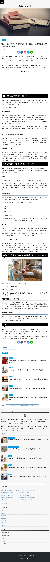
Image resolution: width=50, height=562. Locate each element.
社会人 (12, 349)
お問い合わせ (31, 555)
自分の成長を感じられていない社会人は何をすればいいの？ (24, 449)
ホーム (17, 555)
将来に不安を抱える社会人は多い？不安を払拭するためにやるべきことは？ (28, 439)
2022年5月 (3, 510)
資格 (15, 349)
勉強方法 (9, 349)
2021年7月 (3, 518)
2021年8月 (3, 515)
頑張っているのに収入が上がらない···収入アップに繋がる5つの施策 (27, 388)
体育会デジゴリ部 (25, 6)
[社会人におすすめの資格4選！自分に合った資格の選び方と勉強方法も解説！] (28, 52)
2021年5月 (3, 520)
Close (27, 72)
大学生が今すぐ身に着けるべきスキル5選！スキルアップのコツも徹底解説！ (22, 404)
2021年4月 (3, 522)
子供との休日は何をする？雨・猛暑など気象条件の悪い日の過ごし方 (21, 405)
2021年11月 (3, 513)
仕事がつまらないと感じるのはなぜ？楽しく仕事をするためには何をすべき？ (19, 500)
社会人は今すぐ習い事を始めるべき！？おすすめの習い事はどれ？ (27, 370)
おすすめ (5, 349)
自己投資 (5, 347)
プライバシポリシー (23, 555)
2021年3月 (3, 525)
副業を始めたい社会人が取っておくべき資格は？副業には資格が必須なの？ (28, 467)
